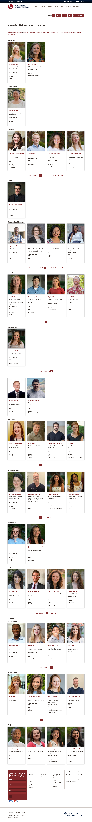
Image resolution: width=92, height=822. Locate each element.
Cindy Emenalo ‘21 (73, 494)
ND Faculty (68, 774)
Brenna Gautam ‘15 (14, 591)
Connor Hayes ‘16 (33, 591)
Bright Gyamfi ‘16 (14, 246)
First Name (11, 779)
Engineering (43, 32)
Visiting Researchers (70, 776)
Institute (31, 774)
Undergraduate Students (56, 785)
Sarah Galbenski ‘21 (14, 297)
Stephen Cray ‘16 (14, 400)
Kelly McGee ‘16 (72, 591)
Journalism (66, 32)
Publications (55, 777)
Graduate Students (57, 782)
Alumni (42, 776)
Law (70, 32)
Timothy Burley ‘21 (14, 749)
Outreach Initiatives (33, 779)
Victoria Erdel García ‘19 (55, 153)
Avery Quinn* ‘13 (53, 645)
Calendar (68, 6)
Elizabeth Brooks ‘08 (15, 494)
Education (38, 32)
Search (82, 7)
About (36, 6)
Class (74, 15)
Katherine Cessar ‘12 (54, 696)
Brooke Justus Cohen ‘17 (55, 591)
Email (10, 790)
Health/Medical (60, 32)
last (62, 175)
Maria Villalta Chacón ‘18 (75, 749)
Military (72, 32)
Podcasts (80, 779)
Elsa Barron (12, 696)
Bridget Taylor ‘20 (14, 351)
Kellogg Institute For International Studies (16, 814)
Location (59, 15)
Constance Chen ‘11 (14, 110)
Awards (30, 781)
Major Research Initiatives (56, 775)
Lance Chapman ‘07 (34, 494)
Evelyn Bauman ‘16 (14, 64)
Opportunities (59, 6)
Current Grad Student (30, 32)
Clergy (24, 32)
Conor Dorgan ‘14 (33, 400)
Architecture (15, 32)
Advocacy (10, 32)
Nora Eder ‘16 (32, 749)
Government (53, 32)
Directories (43, 774)
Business (20, 32)
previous (34, 175)
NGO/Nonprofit (78, 32)
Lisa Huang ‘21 (52, 749)
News (79, 777)
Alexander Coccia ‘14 (74, 696)
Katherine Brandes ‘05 (15, 443)
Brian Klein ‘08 (72, 297)
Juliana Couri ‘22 (53, 494)
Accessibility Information (13, 817)
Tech (15, 34)
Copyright (10, 812)
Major (70, 15)
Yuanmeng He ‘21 (53, 246)
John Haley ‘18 (32, 297)
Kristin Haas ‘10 (33, 246)
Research (49, 6)
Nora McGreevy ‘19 (14, 546)
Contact (30, 776)
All (53, 15)
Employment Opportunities (32, 784)
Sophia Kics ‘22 (52, 297)
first (30, 175)
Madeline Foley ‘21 (33, 64)
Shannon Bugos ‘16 (34, 696)
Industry (64, 15)
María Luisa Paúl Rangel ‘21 (35, 547)
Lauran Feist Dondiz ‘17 (75, 153)
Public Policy (10, 34)
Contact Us (24, 815)
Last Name (11, 784)
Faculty (54, 780)
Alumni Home (81, 15)
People (43, 6)
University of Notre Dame (20, 812)
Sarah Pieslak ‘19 (33, 645)
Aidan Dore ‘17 (32, 153)
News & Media (76, 6)
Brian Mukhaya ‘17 (14, 645)
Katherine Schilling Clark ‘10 (16, 154)
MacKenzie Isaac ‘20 (73, 246)
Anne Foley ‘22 (72, 443)
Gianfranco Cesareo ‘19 (55, 443)
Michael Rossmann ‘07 (15, 204)
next (58, 175)
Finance (48, 32)
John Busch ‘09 (32, 443)
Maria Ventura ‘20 (73, 645)
